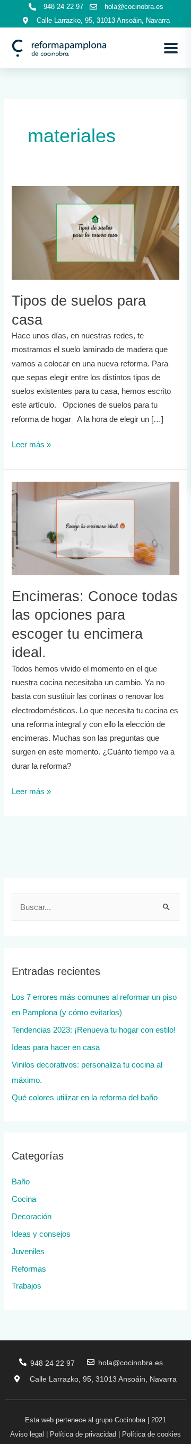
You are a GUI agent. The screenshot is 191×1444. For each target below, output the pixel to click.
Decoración (31, 1216)
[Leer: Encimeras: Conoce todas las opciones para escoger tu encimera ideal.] (95, 527)
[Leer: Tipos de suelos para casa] (95, 232)
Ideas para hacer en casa (56, 1047)
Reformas (29, 1269)
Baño (21, 1182)
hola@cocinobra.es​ (130, 1362)
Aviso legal (27, 1434)
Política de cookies (151, 1434)
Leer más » (31, 443)
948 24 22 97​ (52, 1363)
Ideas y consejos (41, 1234)
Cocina (24, 1199)
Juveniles (28, 1251)
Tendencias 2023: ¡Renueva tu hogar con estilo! (94, 1030)
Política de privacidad (83, 1434)
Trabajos (26, 1286)
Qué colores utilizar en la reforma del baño (85, 1097)
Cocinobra (130, 1420)
